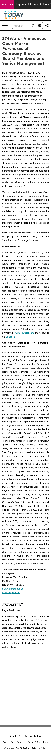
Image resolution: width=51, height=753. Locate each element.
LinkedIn (10, 336)
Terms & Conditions (38, 742)
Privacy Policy (39, 748)
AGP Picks (7, 4)
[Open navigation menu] (5, 25)
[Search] (33, 25)
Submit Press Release (14, 742)
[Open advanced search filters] (39, 25)
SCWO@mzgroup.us (12, 588)
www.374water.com (24, 333)
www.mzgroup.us (11, 592)
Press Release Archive (30, 736)
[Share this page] (47, 25)
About (13, 736)
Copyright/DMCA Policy (16, 748)
